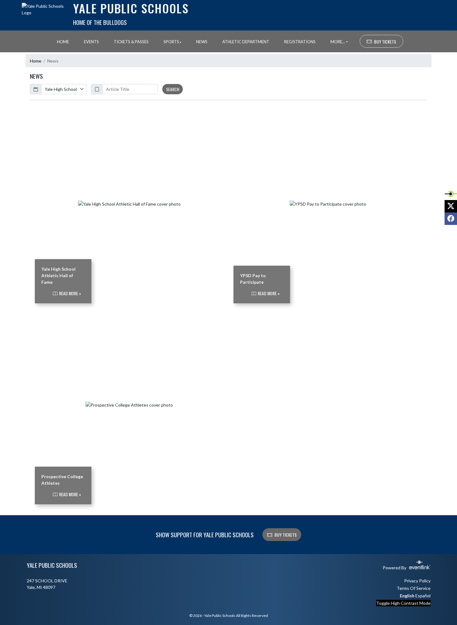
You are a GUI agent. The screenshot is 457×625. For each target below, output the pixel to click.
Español (423, 595)
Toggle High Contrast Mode (403, 603)
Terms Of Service (414, 588)
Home (35, 60)
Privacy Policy (417, 580)
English (407, 595)
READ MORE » (69, 293)
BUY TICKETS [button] (385, 41)
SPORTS (171, 41)
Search (172, 89)
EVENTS (91, 41)
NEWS (201, 41)
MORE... (337, 41)
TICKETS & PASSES (131, 41)
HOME (63, 41)
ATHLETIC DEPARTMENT (245, 41)
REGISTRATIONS (300, 41)
